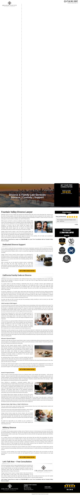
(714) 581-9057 (72, 1)
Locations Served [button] (48, 488)
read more (62, 221)
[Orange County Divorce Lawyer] (10, 487)
